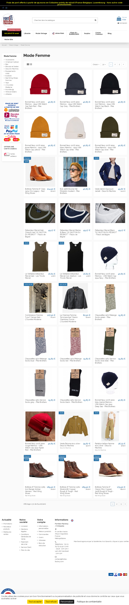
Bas (6, 64)
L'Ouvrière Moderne (9, 86)
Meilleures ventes (7, 533)
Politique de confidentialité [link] (89, 601)
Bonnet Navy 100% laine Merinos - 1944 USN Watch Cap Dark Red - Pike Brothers (36, 105)
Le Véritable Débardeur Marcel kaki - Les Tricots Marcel (35, 276)
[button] (58, 33)
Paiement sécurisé (24, 543)
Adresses (42, 540)
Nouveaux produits (7, 528)
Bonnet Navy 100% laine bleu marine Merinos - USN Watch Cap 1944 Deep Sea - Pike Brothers (105, 403)
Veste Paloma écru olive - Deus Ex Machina (70, 445)
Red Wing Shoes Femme (11, 79)
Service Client (26, 547)
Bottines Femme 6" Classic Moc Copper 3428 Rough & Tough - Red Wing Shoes (104, 490)
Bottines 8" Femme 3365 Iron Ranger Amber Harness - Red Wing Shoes (35, 490)
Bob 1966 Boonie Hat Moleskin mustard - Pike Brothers (69, 191)
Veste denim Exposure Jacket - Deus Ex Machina (105, 190)
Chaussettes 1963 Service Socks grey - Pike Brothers (36, 401)
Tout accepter (35, 601)
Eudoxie (8, 76)
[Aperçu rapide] (40, 99)
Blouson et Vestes (12, 66)
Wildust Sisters (11, 92)
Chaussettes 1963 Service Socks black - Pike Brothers (71, 401)
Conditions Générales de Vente (26, 536)
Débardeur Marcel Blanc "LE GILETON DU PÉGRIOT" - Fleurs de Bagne (106, 232)
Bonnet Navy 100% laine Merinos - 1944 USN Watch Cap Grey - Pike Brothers (71, 104)
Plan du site (25, 550)
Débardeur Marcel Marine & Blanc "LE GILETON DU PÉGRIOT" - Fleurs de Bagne (70, 233)
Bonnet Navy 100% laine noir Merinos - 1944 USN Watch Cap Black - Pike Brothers (105, 105)
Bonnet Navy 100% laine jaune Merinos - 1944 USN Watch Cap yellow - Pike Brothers (35, 148)
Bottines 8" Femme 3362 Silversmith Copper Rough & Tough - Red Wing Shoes (70, 490)
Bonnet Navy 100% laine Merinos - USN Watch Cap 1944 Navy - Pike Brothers (105, 276)
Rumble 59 (9, 89)
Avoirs (41, 537)
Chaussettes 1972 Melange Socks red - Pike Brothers (71, 360)
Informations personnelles (43, 527)
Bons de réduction (42, 544)
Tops (7, 83)
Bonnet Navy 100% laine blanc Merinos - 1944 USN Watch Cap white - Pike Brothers (70, 148)
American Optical (12, 62)
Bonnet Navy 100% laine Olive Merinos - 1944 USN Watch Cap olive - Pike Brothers (105, 148)
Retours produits (45, 531)
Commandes (43, 534)
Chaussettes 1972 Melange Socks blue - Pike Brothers (36, 360)
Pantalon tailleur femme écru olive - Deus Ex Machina (104, 446)
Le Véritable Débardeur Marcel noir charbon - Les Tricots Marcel (70, 276)
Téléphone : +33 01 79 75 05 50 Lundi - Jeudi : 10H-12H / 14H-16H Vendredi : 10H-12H (62, 548)
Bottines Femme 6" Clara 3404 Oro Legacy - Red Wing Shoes (35, 191)
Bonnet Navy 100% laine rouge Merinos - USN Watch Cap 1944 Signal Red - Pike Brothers (35, 447)
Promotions (7, 524)
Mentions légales (24, 530)
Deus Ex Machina (11, 69)
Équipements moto (10, 72)
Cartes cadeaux (13, 155)
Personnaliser (67, 601)
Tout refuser (51, 601)
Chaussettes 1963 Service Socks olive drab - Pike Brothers (105, 361)
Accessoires (9, 60)
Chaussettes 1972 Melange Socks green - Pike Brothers (106, 317)
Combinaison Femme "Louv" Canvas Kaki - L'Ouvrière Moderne (34, 317)
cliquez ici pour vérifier (120, 541)
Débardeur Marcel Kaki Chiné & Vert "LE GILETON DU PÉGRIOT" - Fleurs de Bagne (35, 233)
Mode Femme (10, 56)
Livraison (24, 526)
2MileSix (8, 94)
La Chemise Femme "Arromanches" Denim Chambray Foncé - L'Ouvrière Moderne (69, 318)
